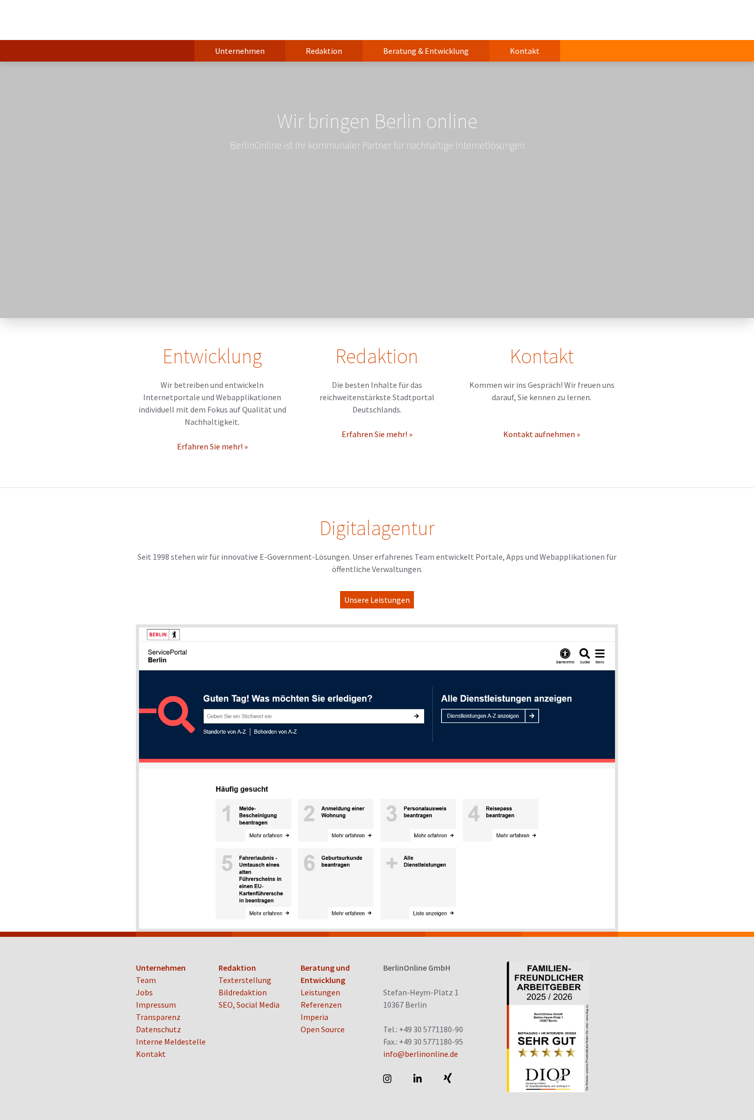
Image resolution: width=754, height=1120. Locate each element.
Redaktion (324, 51)
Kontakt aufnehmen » (541, 434)
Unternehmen (240, 51)
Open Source (323, 1029)
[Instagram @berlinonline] (388, 1078)
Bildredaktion (243, 992)
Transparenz (158, 1017)
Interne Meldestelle (171, 1041)
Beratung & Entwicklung (426, 51)
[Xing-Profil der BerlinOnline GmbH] (448, 1078)
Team (146, 980)
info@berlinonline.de (420, 1054)
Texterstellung (245, 980)
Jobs (144, 992)
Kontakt (525, 51)
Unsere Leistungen (377, 600)
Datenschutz (158, 1029)
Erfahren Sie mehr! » (212, 446)
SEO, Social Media (249, 1004)
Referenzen (321, 1004)
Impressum (156, 1004)
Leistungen (320, 992)
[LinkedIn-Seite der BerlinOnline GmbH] (418, 1078)
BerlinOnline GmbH (177, 20)
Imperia (314, 1017)
